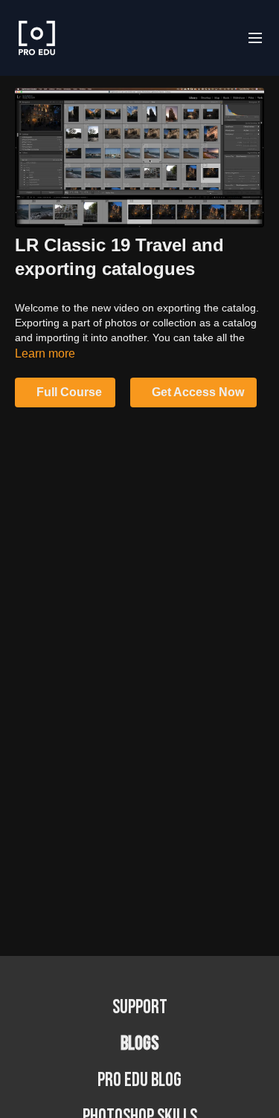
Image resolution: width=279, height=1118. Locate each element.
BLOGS (139, 1044)
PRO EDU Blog (139, 1080)
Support (139, 1007)
